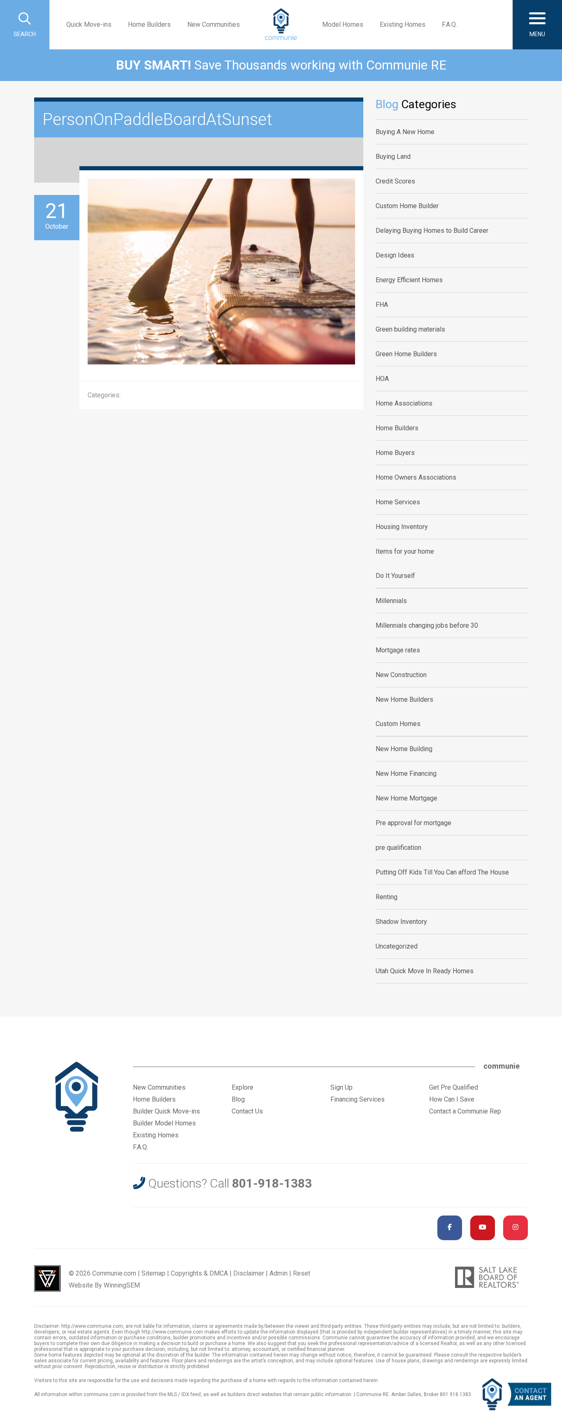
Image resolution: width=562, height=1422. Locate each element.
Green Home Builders (406, 354)
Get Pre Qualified (453, 1087)
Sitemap (153, 1273)
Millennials (391, 601)
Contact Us (247, 1111)
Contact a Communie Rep (465, 1111)
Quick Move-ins (88, 24)
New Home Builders (404, 699)
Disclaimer (248, 1273)
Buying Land (393, 156)
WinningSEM (122, 1285)
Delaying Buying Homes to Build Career (432, 230)
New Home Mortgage (406, 798)
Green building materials (410, 329)
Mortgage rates (398, 650)
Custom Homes (398, 724)
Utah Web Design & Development (47, 1278)
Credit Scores (395, 181)
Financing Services (357, 1099)
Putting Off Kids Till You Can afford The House (442, 872)
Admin (278, 1273)
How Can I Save (451, 1099)
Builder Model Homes (164, 1123)
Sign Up (341, 1087)
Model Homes (342, 24)
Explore (242, 1087)
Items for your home (405, 551)
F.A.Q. (449, 24)
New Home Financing (406, 773)
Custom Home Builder (407, 206)
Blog (238, 1099)
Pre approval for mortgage (413, 823)
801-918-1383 (272, 1183)
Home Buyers (395, 453)
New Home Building (404, 749)
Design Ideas (395, 255)
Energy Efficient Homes (409, 280)
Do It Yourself (395, 576)
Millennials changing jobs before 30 (427, 625)
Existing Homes (402, 24)
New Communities (213, 24)
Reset (301, 1273)
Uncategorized (397, 946)
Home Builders (149, 24)
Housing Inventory (402, 527)
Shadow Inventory (401, 922)
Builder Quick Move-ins (166, 1111)
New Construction (401, 675)
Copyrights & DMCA (199, 1273)
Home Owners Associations (416, 477)
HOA (382, 379)
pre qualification (398, 847)
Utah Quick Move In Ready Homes (425, 971)
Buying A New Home (405, 132)
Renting (386, 897)
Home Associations (404, 403)
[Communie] (281, 24)
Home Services (398, 502)
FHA (382, 305)
